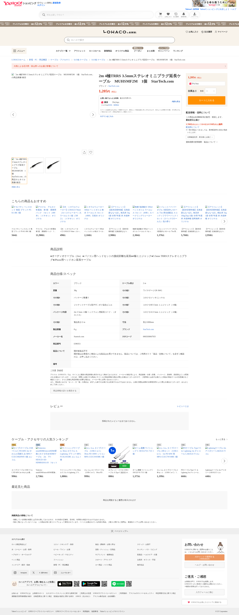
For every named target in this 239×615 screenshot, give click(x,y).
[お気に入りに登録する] (90, 152)
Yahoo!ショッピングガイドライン (112, 611)
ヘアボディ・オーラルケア (22, 554)
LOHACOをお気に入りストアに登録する (206, 602)
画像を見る (16, 187)
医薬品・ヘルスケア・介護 (147, 554)
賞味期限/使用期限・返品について (200, 142)
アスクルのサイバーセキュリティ (141, 593)
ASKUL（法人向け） (83, 596)
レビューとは (183, 406)
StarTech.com (113, 86)
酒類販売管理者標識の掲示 (22, 596)
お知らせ (15, 593)
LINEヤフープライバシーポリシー (41, 611)
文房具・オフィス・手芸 (146, 560)
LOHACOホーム (18, 60)
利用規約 (86, 611)
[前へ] (13, 115)
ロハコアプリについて (36, 585)
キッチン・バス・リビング (147, 549)
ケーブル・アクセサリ (60, 60)
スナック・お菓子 (143, 544)
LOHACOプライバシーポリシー (105, 593)
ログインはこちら (106, 116)
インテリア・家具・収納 (21, 565)
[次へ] (93, 115)
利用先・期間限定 (113, 105)
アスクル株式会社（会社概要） (104, 596)
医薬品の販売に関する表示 (64, 596)
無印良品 (140, 565)
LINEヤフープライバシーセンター (68, 611)
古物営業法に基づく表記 (42, 596)
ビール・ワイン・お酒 (62, 549)
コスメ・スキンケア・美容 (63, 544)
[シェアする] (84, 152)
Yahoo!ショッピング (19, 611)
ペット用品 (16, 560)
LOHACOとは (25, 593)
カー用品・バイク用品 (103, 565)
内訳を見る (176, 101)
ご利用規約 (123, 593)
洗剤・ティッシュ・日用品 (105, 549)
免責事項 (94, 611)
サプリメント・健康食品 (104, 554)
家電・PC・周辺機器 (38, 60)
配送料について (192, 127)
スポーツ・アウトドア (103, 560)
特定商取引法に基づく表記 (166, 593)
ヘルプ (233, 9)
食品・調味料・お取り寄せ (105, 544)
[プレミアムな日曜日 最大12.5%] (119, 24)
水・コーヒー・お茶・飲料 (22, 549)
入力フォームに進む (204, 592)
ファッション (58, 560)
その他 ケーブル (80, 60)
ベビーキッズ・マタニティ (63, 554)
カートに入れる (206, 100)
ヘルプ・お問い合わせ (204, 565)
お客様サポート (38, 593)
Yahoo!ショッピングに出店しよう (214, 9)
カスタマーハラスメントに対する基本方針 (62, 593)
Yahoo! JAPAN (192, 9)
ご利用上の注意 (85, 593)
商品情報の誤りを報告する (64, 391)
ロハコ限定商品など (19, 544)
